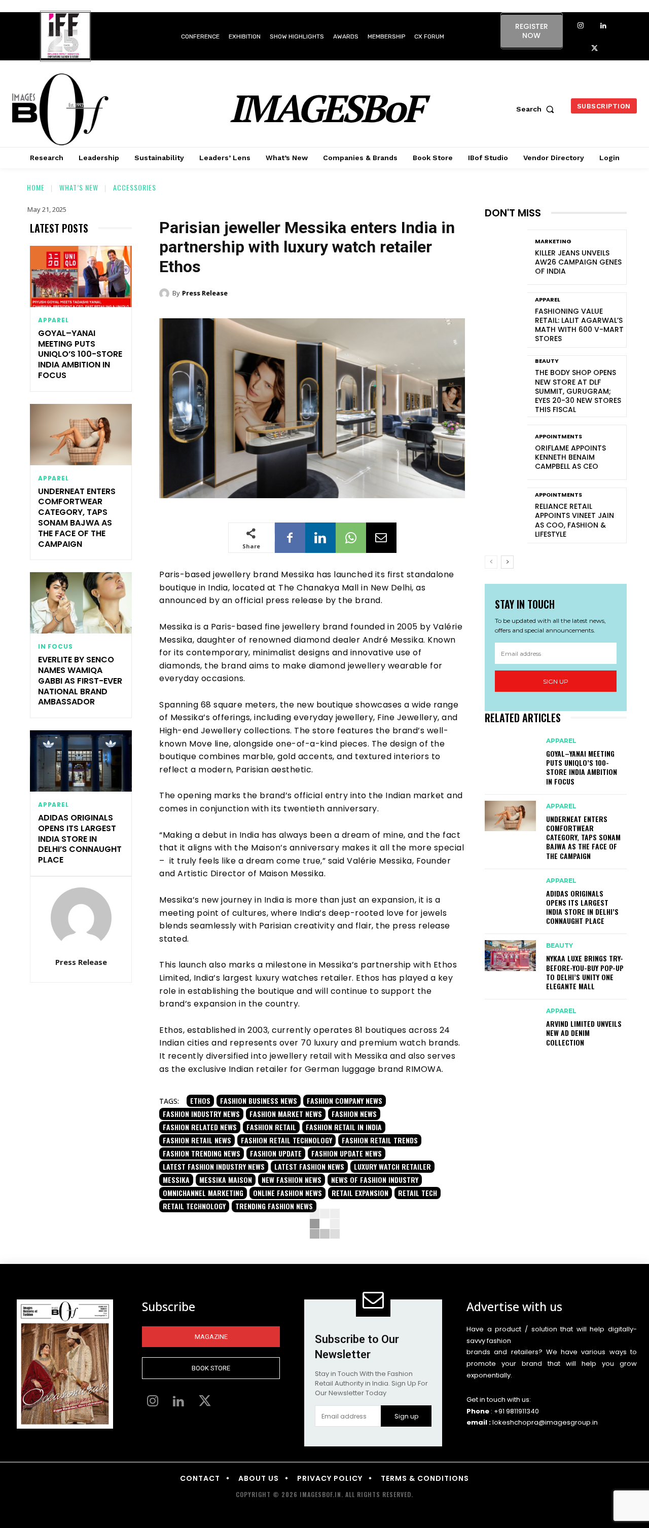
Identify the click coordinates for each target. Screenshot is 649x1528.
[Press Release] (81, 917)
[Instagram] (580, 26)
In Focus (55, 647)
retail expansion (360, 1192)
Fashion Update (276, 1153)
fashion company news (344, 1100)
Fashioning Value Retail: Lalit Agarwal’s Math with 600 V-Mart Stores (579, 325)
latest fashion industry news (214, 1166)
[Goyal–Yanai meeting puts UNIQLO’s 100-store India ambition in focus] (81, 276)
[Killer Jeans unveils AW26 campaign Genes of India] (506, 257)
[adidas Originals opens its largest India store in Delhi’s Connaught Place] (81, 761)
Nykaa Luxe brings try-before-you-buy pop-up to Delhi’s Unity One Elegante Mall (585, 972)
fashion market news (285, 1113)
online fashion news (287, 1192)
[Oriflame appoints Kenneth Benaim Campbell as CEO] (506, 452)
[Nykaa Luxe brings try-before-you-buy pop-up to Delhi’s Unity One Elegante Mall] (510, 955)
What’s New (78, 187)
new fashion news (291, 1179)
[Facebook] (290, 538)
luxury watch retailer (392, 1166)
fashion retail (271, 1127)
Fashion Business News (258, 1100)
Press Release (81, 962)
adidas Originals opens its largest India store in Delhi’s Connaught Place (80, 839)
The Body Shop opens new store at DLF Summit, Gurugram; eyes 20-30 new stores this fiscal (578, 391)
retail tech (417, 1192)
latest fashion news (309, 1166)
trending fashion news (274, 1206)
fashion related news (200, 1127)
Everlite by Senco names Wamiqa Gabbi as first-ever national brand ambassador (80, 680)
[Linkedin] (603, 26)
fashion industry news (201, 1113)
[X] (594, 49)
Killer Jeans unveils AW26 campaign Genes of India (578, 262)
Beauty (547, 361)
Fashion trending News (201, 1153)
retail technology (194, 1206)
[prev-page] (491, 562)
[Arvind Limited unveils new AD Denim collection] (510, 1020)
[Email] (381, 538)
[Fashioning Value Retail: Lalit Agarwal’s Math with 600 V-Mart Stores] (506, 320)
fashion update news (346, 1153)
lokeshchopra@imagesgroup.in (545, 1422)
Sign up (555, 681)
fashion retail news (197, 1140)
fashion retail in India (344, 1127)
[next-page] (507, 562)
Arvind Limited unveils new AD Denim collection (584, 1032)
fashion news (354, 1113)
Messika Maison (225, 1179)
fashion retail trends (380, 1140)
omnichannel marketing (203, 1192)
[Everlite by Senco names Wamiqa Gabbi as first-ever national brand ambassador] (81, 602)
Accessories (134, 187)
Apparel (53, 320)
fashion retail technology (286, 1140)
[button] (537, 109)
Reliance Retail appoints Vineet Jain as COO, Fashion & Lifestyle (574, 520)
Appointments (558, 436)
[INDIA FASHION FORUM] (65, 37)
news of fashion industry (374, 1179)
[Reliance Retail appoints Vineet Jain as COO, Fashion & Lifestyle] (506, 515)
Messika (176, 1179)
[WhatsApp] (351, 538)
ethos (200, 1100)
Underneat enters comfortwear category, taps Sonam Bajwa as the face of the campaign (77, 518)
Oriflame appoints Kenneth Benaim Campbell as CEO (570, 457)
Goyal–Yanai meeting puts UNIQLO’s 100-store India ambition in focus (80, 354)
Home (36, 187)
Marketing (553, 241)
